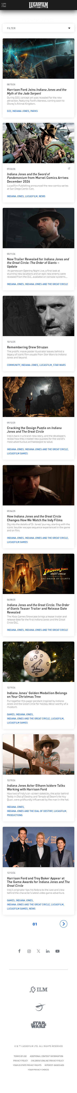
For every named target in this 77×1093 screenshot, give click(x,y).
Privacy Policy (20, 1061)
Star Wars (59, 365)
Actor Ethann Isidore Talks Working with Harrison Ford (36, 787)
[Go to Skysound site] (38, 1007)
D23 (9, 111)
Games (11, 714)
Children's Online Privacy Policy (47, 1061)
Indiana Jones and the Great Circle (46, 284)
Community (13, 365)
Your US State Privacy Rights (27, 1065)
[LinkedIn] (47, 951)
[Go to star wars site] (38, 1024)
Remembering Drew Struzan (27, 346)
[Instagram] (29, 951)
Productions (15, 815)
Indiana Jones (20, 111)
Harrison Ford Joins (36, 91)
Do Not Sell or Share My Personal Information (38, 1069)
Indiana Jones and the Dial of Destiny (29, 811)
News (42, 196)
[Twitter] (38, 951)
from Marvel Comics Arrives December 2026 (37, 177)
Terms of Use (20, 1056)
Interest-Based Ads (54, 1065)
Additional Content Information (46, 1056)
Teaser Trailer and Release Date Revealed (38, 608)
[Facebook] (19, 951)
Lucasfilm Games (17, 453)
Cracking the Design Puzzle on (34, 429)
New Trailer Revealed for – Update (38, 262)
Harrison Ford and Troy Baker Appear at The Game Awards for (38, 881)
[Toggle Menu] (5, 5)
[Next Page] (63, 923)
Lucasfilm (31, 196)
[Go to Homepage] (38, 4)
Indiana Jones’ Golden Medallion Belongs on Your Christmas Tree (37, 694)
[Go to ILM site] (38, 989)
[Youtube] (57, 951)
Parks (34, 111)
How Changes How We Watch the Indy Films (34, 517)
